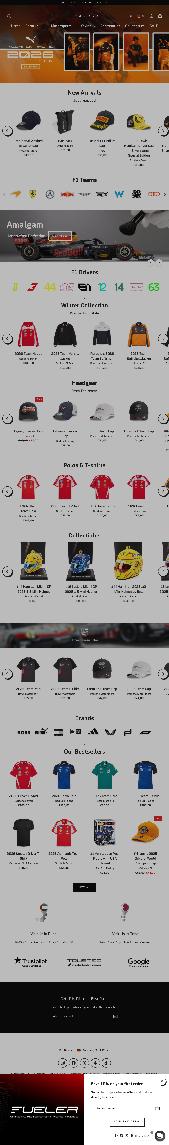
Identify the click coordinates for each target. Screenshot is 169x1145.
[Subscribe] (157, 1108)
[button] (160, 1136)
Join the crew (127, 1121)
